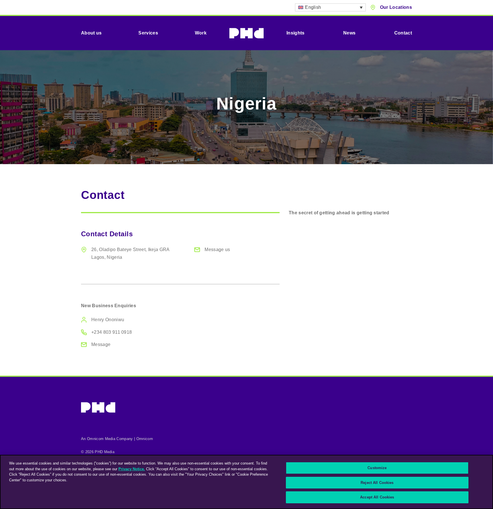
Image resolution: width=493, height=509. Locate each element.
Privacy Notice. (131, 469)
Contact (403, 32)
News (349, 32)
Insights (295, 32)
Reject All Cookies (377, 483)
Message (100, 344)
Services (148, 32)
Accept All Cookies (377, 497)
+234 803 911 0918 (111, 332)
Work (201, 32)
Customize (377, 468)
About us (91, 32)
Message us (217, 249)
